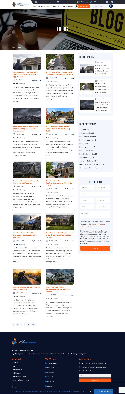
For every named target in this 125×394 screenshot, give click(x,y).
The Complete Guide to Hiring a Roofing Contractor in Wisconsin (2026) (59, 183)
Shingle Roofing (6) (86, 133)
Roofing (22, 83)
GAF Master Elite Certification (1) (92, 164)
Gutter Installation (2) (88, 161)
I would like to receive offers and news (96, 221)
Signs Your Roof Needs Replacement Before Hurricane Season (58, 289)
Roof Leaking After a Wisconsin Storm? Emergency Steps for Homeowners (25, 129)
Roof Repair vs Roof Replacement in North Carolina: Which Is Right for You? (59, 235)
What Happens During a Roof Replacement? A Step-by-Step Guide (58, 129)
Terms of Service (98, 224)
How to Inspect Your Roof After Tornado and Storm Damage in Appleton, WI (25, 74)
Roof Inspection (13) (87, 150)
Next (33, 324)
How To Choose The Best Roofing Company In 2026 (26, 288)
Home (14, 47)
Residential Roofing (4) (88, 154)
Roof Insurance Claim (19, 376)
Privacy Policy (87, 227)
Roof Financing (16, 373)
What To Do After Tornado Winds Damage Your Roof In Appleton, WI (60, 73)
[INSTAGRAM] (112, 2)
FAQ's (13, 383)
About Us (56, 6)
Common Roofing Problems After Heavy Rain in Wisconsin (26, 182)
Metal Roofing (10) (86, 157)
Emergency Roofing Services (21, 380)
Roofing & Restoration (41, 6)
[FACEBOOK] (107, 2)
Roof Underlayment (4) (88, 137)
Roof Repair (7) (85, 143)
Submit (95, 248)
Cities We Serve (102, 391)
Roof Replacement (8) (88, 140)
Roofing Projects (17, 369)
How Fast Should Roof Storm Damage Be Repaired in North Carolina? (25, 235)
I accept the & (93, 225)
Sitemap (75, 391)
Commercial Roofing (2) (88, 168)
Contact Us (15, 387)
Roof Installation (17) (87, 147)
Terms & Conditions (53, 391)
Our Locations (68, 6)
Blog (13, 366)
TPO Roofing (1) (85, 130)
